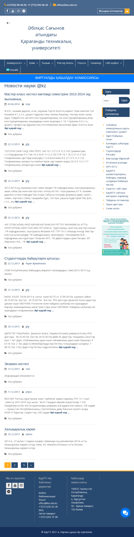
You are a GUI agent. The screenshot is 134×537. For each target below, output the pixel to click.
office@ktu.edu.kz (67, 5)
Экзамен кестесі (16, 364)
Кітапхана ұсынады (116, 162)
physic (29, 391)
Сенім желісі (112, 208)
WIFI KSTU (111, 166)
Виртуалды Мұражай (117, 158)
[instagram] (18, 11)
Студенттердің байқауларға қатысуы (31, 258)
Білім (32, 63)
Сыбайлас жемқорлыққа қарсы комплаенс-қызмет (117, 128)
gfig (27, 144)
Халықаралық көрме (19, 429)
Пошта (82, 63)
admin (29, 434)
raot (28, 368)
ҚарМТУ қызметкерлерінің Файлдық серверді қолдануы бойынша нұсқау (117, 177)
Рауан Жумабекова (36, 263)
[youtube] (12, 11)
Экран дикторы (114, 204)
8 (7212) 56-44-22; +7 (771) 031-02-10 (27, 5)
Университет (14, 63)
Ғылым (46, 63)
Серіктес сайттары (116, 188)
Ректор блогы (65, 63)
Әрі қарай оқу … (14, 128)
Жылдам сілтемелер (111, 11)
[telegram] (24, 11)
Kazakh (14, 69)
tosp (28, 104)
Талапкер (95, 63)
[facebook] (7, 11)
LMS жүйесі (112, 63)
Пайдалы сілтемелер (117, 200)
